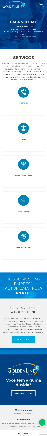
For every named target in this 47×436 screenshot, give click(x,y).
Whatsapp (42, 422)
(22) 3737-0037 (27, 414)
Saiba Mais (23, 339)
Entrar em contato (23, 393)
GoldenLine (13, 5)
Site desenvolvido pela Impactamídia (23, 433)
